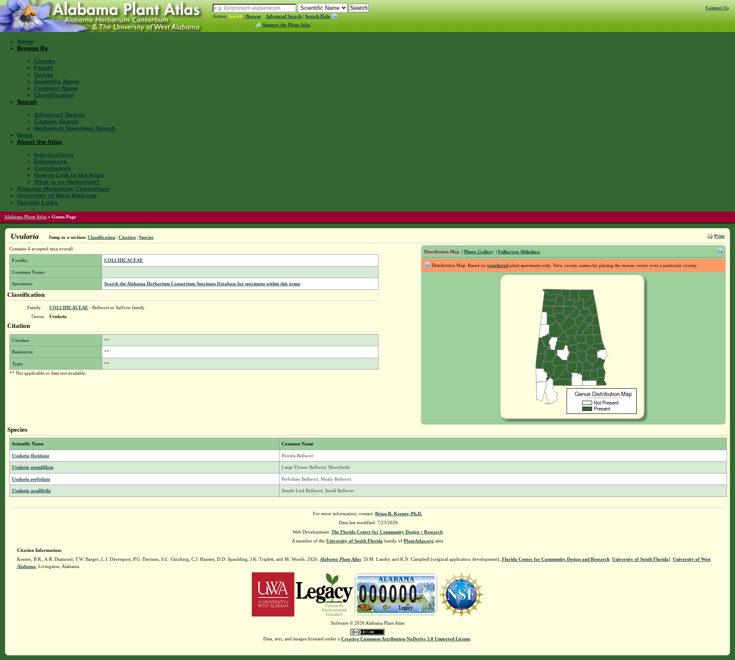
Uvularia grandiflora (33, 467)
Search (235, 16)
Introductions (54, 154)
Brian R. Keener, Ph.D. (398, 513)
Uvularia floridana (30, 455)
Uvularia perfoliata (31, 479)
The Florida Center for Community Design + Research (387, 531)
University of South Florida (354, 540)
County (44, 60)
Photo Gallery (478, 251)
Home (25, 41)
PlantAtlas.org (419, 540)
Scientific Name (56, 81)
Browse (253, 16)
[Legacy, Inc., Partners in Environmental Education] (324, 594)
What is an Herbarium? (67, 181)
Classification (54, 95)
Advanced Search (284, 16)
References (50, 161)
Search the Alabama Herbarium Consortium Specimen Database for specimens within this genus (202, 283)
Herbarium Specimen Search (75, 128)
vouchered (497, 265)
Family (43, 67)
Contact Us (717, 7)
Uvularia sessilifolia (31, 490)
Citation (127, 237)
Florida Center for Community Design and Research (556, 559)
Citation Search (56, 121)
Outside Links (37, 202)
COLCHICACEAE (123, 260)
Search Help (317, 16)
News (25, 135)
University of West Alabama (57, 195)
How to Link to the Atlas (69, 175)
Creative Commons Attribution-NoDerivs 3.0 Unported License (405, 638)
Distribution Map (441, 251)
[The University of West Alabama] (273, 594)
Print (719, 235)
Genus (43, 74)
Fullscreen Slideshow (519, 251)
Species (146, 237)
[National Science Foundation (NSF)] (461, 594)
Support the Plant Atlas (286, 24)
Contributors (52, 168)
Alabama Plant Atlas (25, 216)
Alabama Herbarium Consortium (63, 188)
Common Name (56, 88)
